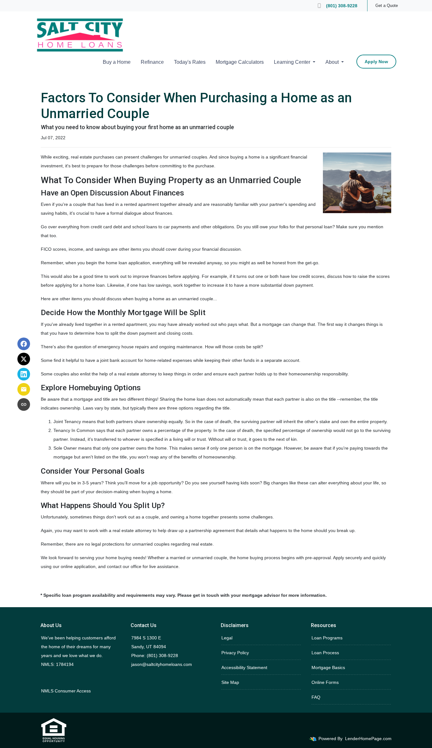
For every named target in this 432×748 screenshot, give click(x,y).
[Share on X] (23, 359)
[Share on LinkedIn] (23, 374)
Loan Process (325, 652)
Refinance (152, 62)
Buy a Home (117, 62)
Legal (226, 637)
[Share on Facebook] (23, 344)
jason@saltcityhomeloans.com (161, 664)
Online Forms (325, 682)
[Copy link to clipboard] (23, 404)
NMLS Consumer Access (66, 690)
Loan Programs (327, 637)
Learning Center (293, 62)
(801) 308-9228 (341, 5)
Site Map (230, 682)
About (332, 62)
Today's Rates (190, 62)
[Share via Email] (23, 389)
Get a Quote (386, 5)
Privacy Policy (235, 652)
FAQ (316, 697)
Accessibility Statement (244, 667)
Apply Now (376, 61)
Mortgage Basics (328, 667)
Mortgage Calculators (240, 62)
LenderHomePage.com (368, 738)
